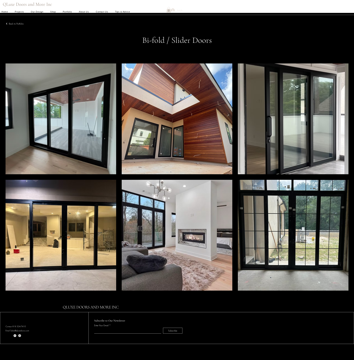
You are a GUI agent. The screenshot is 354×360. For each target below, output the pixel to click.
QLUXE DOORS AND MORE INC (91, 307)
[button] (168, 10)
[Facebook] (15, 335)
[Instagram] (19, 335)
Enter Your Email (101, 325)
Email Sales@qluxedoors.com (17, 330)
